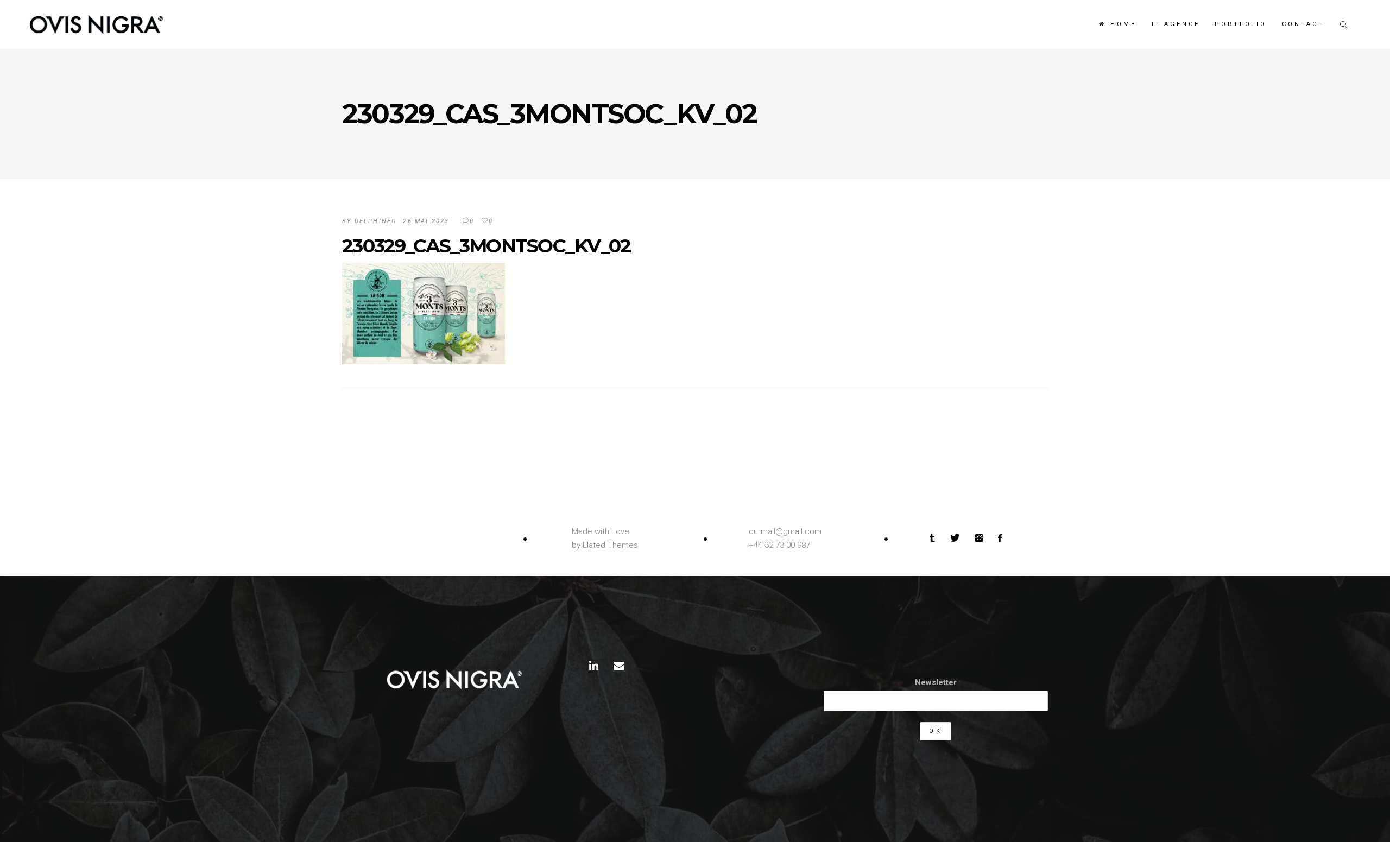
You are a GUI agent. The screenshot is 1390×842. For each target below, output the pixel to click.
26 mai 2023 (426, 221)
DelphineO (376, 221)
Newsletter (936, 682)
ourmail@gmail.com (785, 531)
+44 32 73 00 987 (779, 545)
